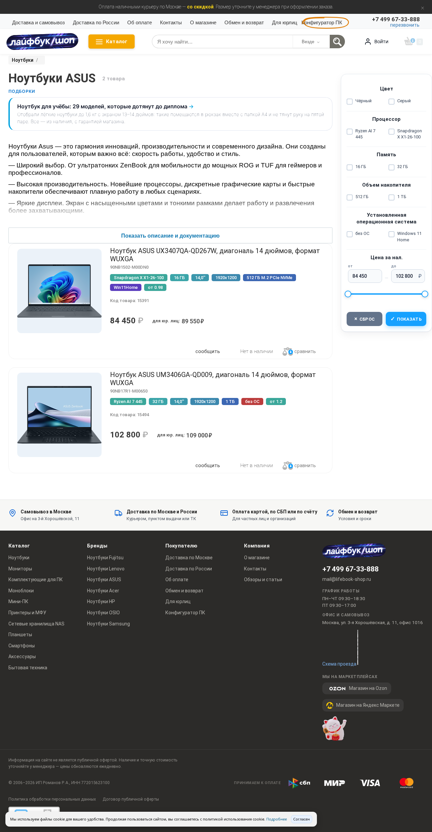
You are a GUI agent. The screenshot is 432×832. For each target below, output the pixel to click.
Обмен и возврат (244, 22)
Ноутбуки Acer (103, 590)
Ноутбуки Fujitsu (105, 557)
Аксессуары (22, 656)
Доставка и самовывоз (38, 22)
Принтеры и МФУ (27, 612)
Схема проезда (339, 664)
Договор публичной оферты (131, 799)
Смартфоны (21, 645)
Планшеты (20, 634)
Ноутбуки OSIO (103, 612)
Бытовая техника (27, 667)
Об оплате (139, 22)
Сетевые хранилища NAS (36, 623)
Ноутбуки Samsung (108, 623)
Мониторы (20, 568)
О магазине (203, 22)
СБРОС (364, 319)
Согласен (301, 819)
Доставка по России (96, 22)
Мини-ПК (18, 601)
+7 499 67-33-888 (350, 569)
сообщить (207, 351)
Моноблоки (21, 590)
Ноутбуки (18, 557)
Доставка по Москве (189, 557)
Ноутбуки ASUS (104, 579)
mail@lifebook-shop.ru (346, 579)
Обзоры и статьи (263, 579)
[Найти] (337, 41)
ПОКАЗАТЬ (406, 319)
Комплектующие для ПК (35, 579)
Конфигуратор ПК (321, 22)
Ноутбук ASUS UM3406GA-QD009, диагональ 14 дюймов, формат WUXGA (213, 379)
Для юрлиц (284, 22)
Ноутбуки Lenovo (106, 568)
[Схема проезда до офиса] (357, 647)
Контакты (171, 22)
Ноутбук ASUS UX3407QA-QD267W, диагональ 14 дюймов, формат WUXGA (215, 255)
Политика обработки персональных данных (52, 799)
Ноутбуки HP (101, 601)
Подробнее (276, 819)
